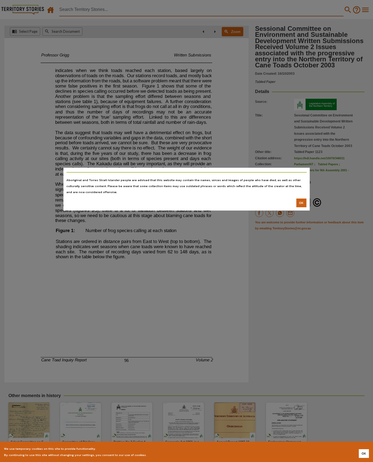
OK (301, 202)
